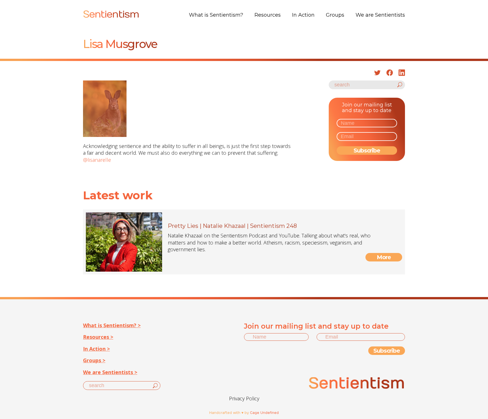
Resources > (98, 336)
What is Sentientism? (216, 15)
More (384, 257)
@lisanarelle (97, 159)
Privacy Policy (244, 398)
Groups (335, 15)
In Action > (96, 348)
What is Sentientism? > (112, 325)
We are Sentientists (380, 15)
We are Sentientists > (110, 372)
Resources (267, 15)
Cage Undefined (264, 413)
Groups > (94, 360)
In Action (303, 15)
